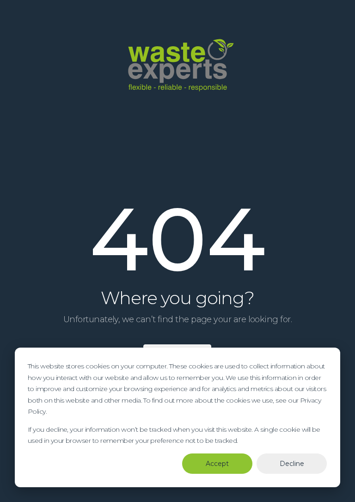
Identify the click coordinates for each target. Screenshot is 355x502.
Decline (292, 463)
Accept (217, 463)
